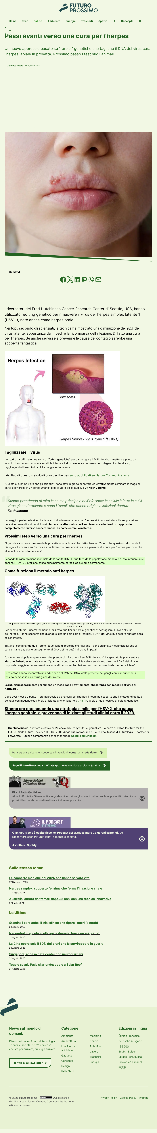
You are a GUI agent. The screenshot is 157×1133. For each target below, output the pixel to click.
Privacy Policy (108, 1097)
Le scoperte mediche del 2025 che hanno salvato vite (49, 878)
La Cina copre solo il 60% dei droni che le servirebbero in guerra (56, 944)
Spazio (102, 21)
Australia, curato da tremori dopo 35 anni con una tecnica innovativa (60, 899)
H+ (141, 21)
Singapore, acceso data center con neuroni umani (46, 954)
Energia (71, 21)
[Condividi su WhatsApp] (91, 281)
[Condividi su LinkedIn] (77, 281)
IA (114, 21)
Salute (38, 21)
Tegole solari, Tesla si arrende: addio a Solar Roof (45, 964)
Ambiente (54, 21)
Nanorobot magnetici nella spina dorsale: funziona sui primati (54, 933)
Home (12, 21)
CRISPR (82, 700)
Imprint (143, 1097)
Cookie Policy (128, 1097)
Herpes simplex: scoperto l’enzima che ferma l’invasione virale (55, 888)
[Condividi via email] (98, 281)
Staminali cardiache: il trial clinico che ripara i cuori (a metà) (53, 923)
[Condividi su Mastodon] (84, 281)
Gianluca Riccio (15, 65)
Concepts (127, 21)
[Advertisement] (78, 99)
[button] (10, 30)
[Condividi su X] (70, 281)
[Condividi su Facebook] (63, 281)
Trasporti (87, 21)
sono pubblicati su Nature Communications (99, 475)
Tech (25, 21)
